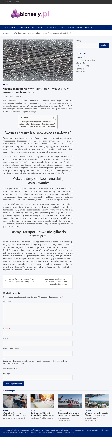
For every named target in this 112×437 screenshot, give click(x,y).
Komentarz (8, 301)
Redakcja (88, 27)
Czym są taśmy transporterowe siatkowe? (36, 122)
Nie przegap (10, 390)
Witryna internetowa (11, 349)
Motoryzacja (52, 27)
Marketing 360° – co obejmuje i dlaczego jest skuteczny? (13, 415)
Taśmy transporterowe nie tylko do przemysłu (38, 126)
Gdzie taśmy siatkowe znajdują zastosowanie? (38, 124)
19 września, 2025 (90, 418)
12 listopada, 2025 (63, 418)
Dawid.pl (69, 250)
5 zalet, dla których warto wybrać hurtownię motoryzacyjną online (21, 280)
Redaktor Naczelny (20, 418)
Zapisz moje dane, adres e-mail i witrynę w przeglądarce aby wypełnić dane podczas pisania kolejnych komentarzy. (35, 362)
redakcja (18, 96)
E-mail (6, 339)
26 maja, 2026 (7, 418)
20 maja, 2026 (35, 418)
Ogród (62, 27)
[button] (52, 118)
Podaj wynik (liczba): (11, 369)
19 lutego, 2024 (8, 96)
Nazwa (6, 329)
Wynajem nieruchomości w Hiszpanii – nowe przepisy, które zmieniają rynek (97, 415)
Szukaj (78, 41)
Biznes (79, 27)
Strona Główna (10, 27)
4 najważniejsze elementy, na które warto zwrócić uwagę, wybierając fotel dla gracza (56, 281)
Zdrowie (71, 27)
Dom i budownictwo (27, 27)
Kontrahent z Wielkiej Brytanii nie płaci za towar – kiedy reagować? (42, 415)
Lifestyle (40, 27)
